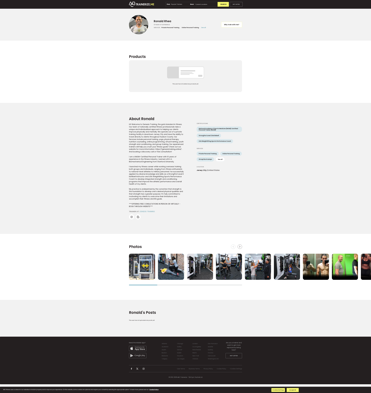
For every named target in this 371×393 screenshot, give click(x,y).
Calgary (164, 359)
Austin (164, 350)
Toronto (210, 353)
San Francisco (213, 344)
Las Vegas (180, 359)
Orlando (195, 359)
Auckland (165, 347)
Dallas (179, 347)
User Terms (181, 369)
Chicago (180, 344)
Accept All (292, 390)
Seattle (210, 347)
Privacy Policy (208, 369)
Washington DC (213, 359)
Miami (194, 353)
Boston (164, 353)
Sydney (210, 350)
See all (203, 28)
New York (195, 356)
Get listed (236, 4)
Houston (180, 356)
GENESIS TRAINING (147, 211)
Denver (179, 350)
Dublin (179, 353)
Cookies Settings (236, 369)
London (195, 344)
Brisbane (165, 356)
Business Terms (194, 369)
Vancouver (212, 356)
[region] (185, 390)
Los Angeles (196, 347)
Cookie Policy (221, 369)
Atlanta (164, 344)
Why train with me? (231, 24)
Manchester (196, 350)
